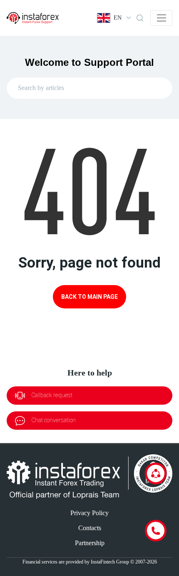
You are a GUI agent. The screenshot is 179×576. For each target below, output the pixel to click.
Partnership (89, 542)
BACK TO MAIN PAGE (89, 296)
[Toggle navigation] (161, 18)
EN (118, 18)
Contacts (89, 527)
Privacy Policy (89, 512)
